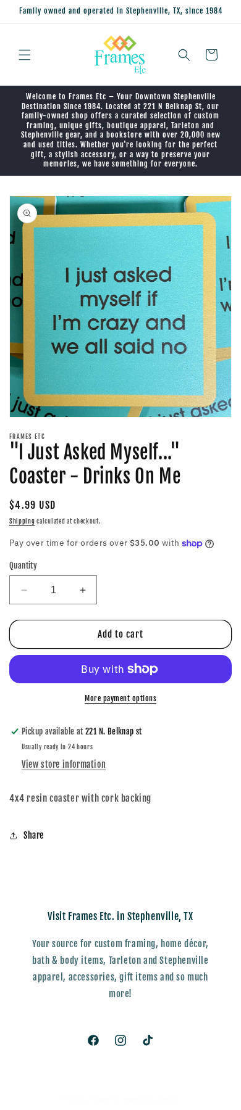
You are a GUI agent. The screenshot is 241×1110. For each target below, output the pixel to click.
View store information (64, 764)
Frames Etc (105, 1100)
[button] (24, 54)
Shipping (22, 521)
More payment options (120, 698)
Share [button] (33, 835)
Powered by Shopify (151, 1100)
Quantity (23, 565)
